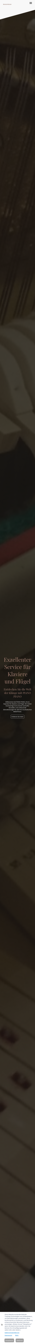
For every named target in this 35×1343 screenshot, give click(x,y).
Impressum (8, 1335)
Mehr (17, 1335)
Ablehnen (20, 1340)
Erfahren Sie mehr (17, 717)
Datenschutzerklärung (12, 1333)
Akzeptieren (9, 1340)
